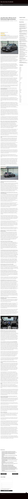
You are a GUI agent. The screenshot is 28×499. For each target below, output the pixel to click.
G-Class (20, 82)
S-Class (20, 92)
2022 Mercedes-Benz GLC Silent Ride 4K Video (7, 465)
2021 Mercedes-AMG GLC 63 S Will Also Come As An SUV (8, 451)
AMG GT (20, 68)
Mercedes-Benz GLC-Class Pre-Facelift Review (7, 462)
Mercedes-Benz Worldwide (7, 1)
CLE (19, 74)
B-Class (20, 69)
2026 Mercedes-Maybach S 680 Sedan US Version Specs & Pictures (23, 29)
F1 (19, 81)
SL (19, 93)
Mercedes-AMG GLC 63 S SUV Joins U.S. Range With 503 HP (9, 458)
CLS (19, 76)
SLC (19, 94)
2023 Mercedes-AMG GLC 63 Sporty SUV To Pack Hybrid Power (9, 452)
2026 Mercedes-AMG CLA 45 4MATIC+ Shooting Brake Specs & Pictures (23, 41)
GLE (19, 87)
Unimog (20, 99)
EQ (19, 80)
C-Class (20, 70)
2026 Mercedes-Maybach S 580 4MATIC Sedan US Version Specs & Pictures (23, 31)
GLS (19, 88)
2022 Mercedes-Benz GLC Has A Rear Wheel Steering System (9, 467)
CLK (19, 75)
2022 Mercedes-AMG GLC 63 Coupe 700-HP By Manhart (8, 466)
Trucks (20, 98)
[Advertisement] (14, 11)
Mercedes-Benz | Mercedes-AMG (5, 20)
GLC (19, 86)
